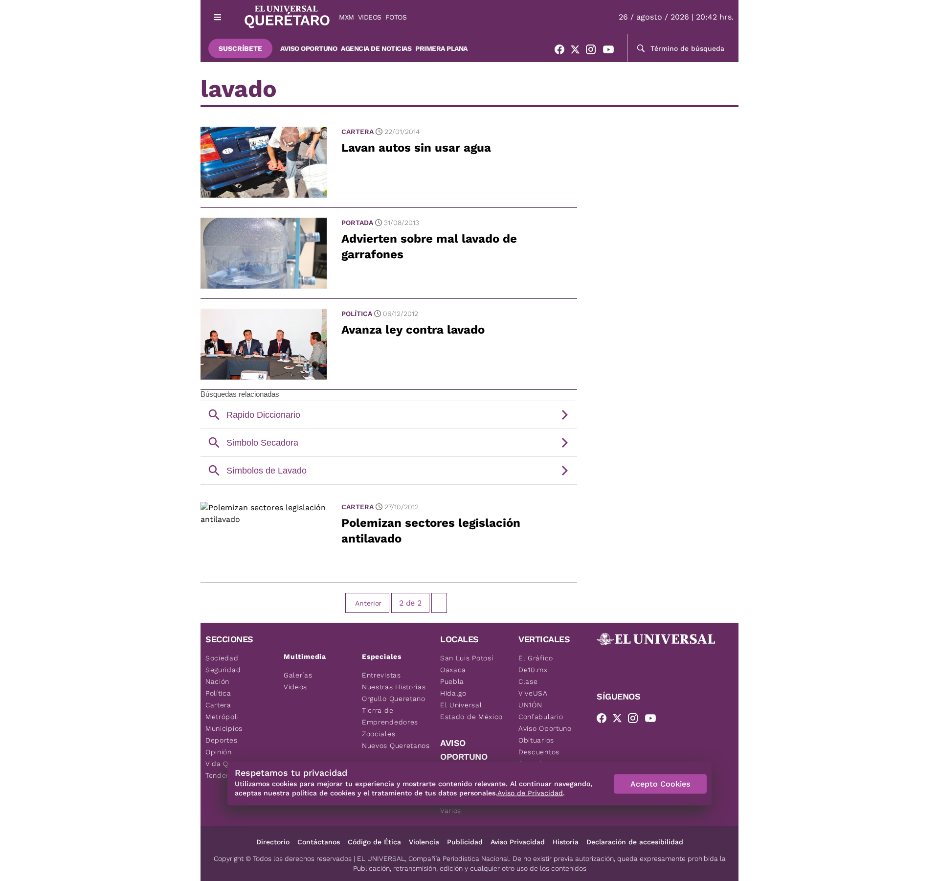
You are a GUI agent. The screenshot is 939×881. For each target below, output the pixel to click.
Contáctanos (318, 842)
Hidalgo (453, 693)
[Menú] (218, 17)
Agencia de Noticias (376, 48)
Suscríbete (240, 48)
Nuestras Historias (394, 687)
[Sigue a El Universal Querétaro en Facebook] (562, 51)
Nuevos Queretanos (396, 745)
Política (356, 313)
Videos (369, 17)
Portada (357, 222)
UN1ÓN (530, 705)
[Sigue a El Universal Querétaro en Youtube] (611, 51)
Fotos (396, 17)
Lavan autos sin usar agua (416, 148)
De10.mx (533, 670)
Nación (217, 681)
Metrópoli (222, 717)
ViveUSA (533, 693)
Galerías (298, 675)
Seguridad (223, 670)
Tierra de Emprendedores (390, 716)
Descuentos (538, 752)
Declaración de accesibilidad (634, 842)
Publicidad (465, 842)
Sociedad (222, 658)
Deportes (221, 740)
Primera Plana (441, 48)
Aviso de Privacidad (530, 793)
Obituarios (536, 740)
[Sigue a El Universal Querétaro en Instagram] (594, 51)
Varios (450, 810)
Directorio (273, 842)
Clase (528, 681)
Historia (566, 842)
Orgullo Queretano (393, 698)
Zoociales (378, 734)
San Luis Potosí (466, 658)
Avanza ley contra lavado (413, 330)
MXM (346, 17)
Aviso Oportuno (308, 48)
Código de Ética (374, 842)
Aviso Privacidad (518, 842)
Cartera (357, 132)
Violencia (424, 842)
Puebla (452, 681)
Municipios (224, 728)
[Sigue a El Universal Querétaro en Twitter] (578, 51)
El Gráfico (535, 658)
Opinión (218, 752)
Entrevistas (381, 675)
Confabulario (540, 717)
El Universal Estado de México (471, 711)
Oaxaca (453, 670)
